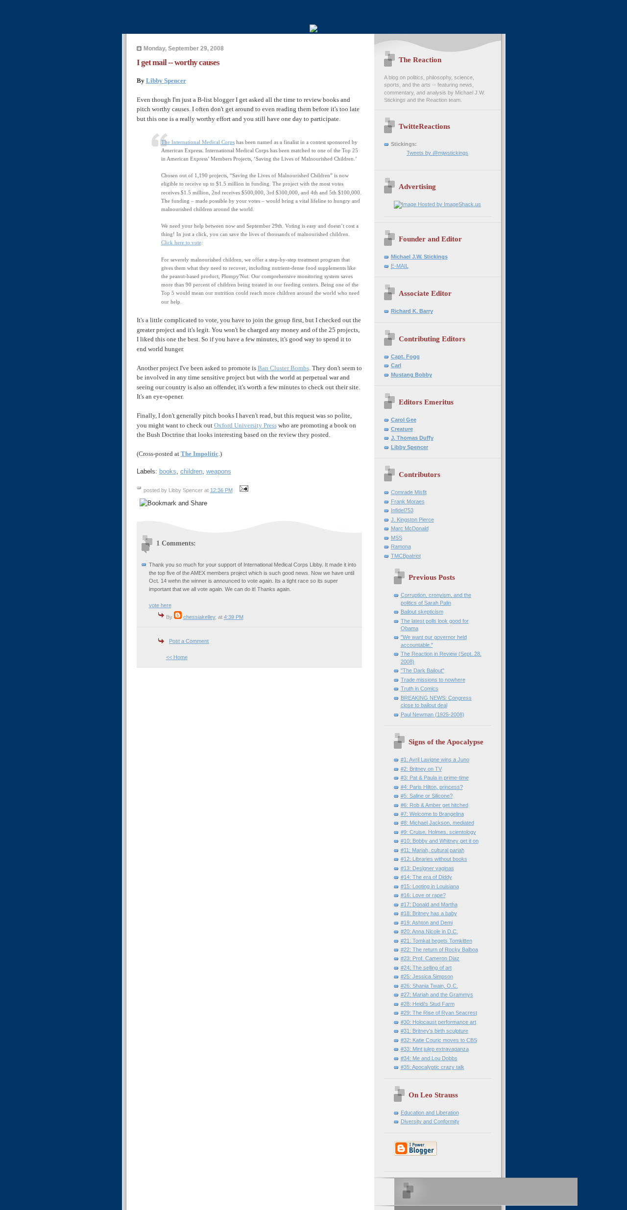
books (167, 471)
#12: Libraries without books (434, 859)
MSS (396, 538)
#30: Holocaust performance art (438, 1022)
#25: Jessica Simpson (427, 976)
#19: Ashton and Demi (427, 922)
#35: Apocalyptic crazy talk (432, 1067)
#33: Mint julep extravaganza (435, 1049)
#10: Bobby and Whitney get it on (440, 841)
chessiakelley (199, 617)
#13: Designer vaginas (427, 868)
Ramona (401, 546)
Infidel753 (402, 510)
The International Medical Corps (198, 142)
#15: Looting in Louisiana (430, 886)
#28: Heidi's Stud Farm (428, 1004)
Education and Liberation (430, 1112)
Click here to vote (181, 242)
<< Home (177, 657)
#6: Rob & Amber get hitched (434, 805)
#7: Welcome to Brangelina (432, 814)
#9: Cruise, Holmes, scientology (438, 832)
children (191, 471)
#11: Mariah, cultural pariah (432, 850)
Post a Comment (189, 641)
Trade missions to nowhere (433, 680)
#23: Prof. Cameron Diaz (430, 958)
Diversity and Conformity (430, 1121)
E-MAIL (400, 266)
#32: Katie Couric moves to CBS (439, 1040)
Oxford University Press (245, 425)
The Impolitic (199, 453)
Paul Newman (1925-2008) (432, 714)
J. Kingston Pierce (412, 519)
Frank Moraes (408, 501)
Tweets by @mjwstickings (437, 153)
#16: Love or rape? (423, 895)
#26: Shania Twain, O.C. (429, 986)
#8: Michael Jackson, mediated (437, 823)
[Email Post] (243, 490)
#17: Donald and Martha (429, 904)
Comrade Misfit (409, 492)
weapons (218, 471)
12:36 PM (221, 490)
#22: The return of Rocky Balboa (439, 949)
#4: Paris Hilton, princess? (432, 787)
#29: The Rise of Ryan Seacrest (439, 1013)
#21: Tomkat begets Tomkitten (436, 941)
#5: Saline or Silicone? (427, 796)
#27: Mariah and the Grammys (437, 994)
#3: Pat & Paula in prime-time (435, 778)
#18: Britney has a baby (429, 913)
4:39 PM (233, 617)
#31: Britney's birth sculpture (434, 1031)
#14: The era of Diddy (426, 877)
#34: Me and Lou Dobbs (429, 1058)
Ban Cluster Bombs (283, 368)
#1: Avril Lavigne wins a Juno (435, 759)
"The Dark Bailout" (422, 670)
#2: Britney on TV (421, 769)
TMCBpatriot (406, 556)
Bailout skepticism (422, 612)
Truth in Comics (419, 688)
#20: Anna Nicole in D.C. (429, 931)
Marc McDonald (410, 528)
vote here (160, 605)
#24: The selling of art (426, 968)
